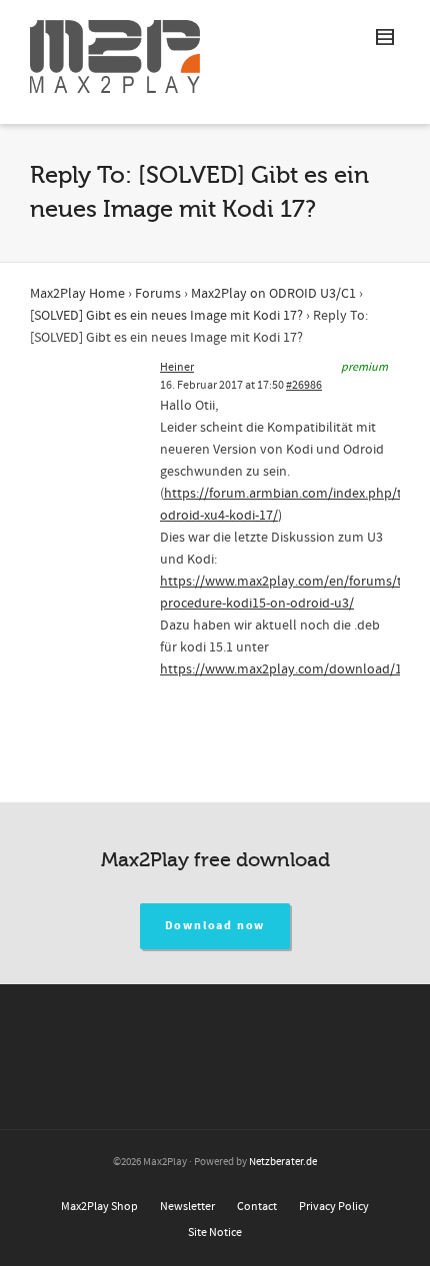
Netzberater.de (283, 1162)
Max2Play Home (77, 294)
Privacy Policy (334, 1206)
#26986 (304, 385)
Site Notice (215, 1232)
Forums (158, 294)
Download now (215, 925)
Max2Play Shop (99, 1206)
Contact (257, 1206)
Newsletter (187, 1206)
